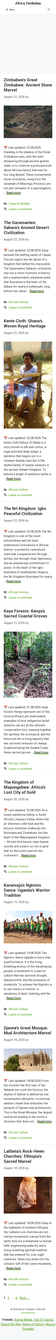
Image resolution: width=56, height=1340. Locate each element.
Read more (13, 193)
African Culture (18, 489)
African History (18, 302)
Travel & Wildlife (19, 204)
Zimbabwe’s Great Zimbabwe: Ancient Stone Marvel (28, 84)
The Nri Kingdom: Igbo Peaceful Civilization (25, 511)
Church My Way (11, 1324)
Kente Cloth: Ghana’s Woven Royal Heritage (25, 323)
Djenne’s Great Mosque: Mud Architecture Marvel (27, 1030)
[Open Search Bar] (49, 9)
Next (24, 1298)
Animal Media (23, 1319)
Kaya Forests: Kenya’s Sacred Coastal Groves (25, 614)
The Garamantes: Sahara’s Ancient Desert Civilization (26, 227)
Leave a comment (20, 209)
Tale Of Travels (43, 1319)
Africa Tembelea (28, 3)
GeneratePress (28, 1312)
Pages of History (33, 1324)
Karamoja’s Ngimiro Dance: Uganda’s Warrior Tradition (27, 890)
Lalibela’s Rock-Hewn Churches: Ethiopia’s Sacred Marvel (24, 1156)
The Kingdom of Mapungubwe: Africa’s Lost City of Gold (25, 787)
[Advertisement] (28, 43)
